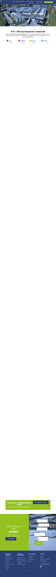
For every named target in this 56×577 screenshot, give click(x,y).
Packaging (7, 567)
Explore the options (40, 502)
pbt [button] (6, 62)
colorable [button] (7, 49)
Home (14, 1)
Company (36, 524)
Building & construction (10, 564)
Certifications (19, 562)
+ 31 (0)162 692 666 (14, 535)
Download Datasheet (8, 86)
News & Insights (39, 1)
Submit (38, 543)
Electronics (8, 562)
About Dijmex (31, 556)
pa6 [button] (6, 63)
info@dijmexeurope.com (15, 536)
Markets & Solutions (20, 1)
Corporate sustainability (21, 564)
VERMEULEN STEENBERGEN (32, 573)
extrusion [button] (7, 52)
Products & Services (30, 1)
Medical (7, 565)
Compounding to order (21, 559)
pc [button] (6, 66)
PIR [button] (6, 55)
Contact (30, 561)
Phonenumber (37, 532)
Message (36, 540)
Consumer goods (9, 559)
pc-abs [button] (7, 59)
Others (7, 569)
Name (35, 520)
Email (35, 528)
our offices (11, 538)
